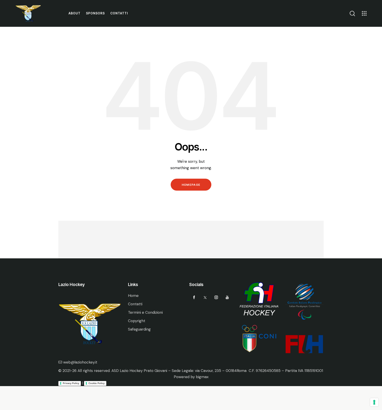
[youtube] (227, 297)
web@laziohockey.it (80, 362)
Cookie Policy (96, 383)
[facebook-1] (194, 297)
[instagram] (216, 297)
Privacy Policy (71, 383)
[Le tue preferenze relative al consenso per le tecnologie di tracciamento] (374, 402)
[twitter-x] (205, 297)
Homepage (191, 184)
